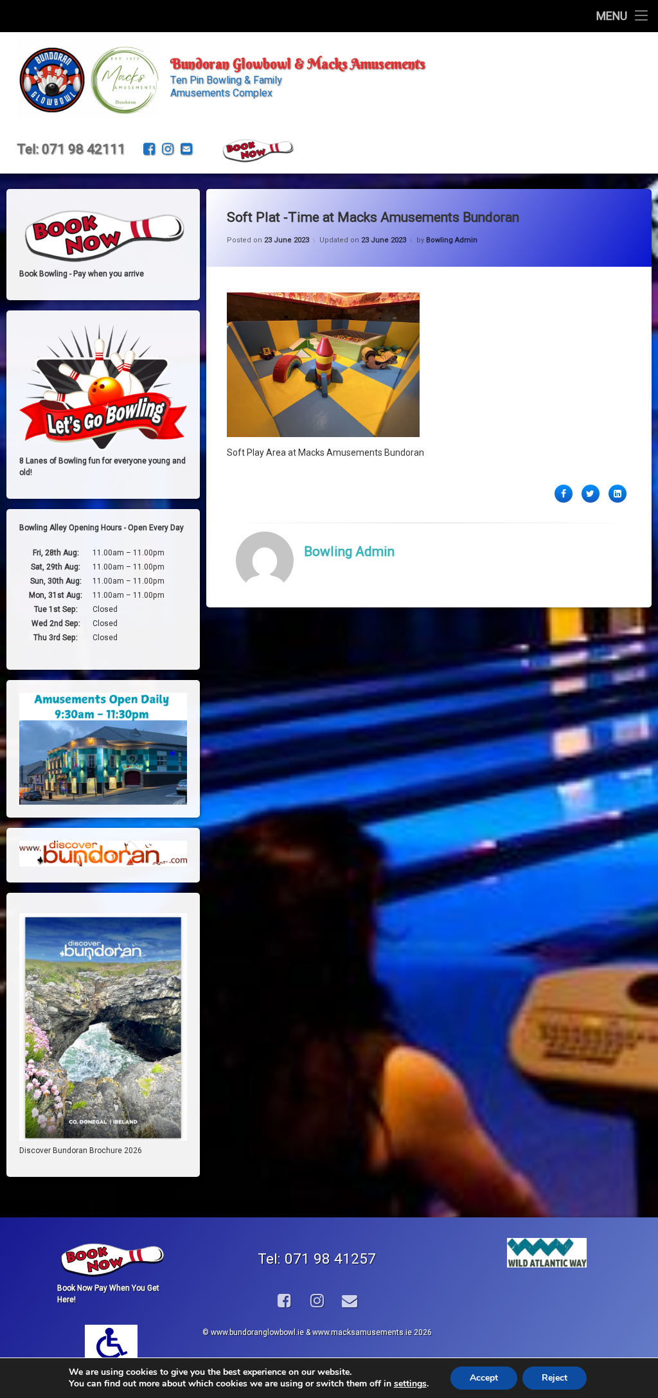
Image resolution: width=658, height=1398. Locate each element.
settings (410, 1384)
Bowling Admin (451, 240)
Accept (484, 1378)
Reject (554, 1378)
